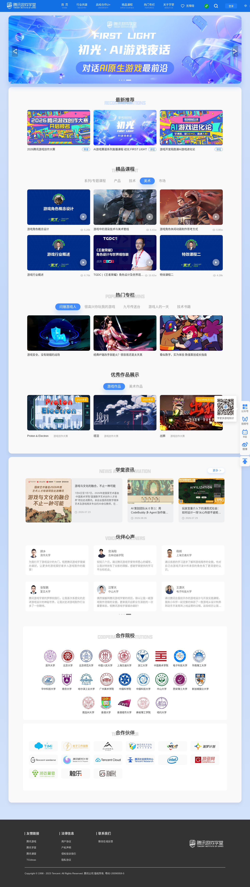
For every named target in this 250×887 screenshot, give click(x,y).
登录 (231, 6)
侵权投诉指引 (68, 853)
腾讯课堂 (31, 853)
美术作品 (136, 386)
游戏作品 (114, 386)
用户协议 (66, 841)
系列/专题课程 (95, 181)
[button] (121, 80)
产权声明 (66, 847)
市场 (162, 181)
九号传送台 (131, 307)
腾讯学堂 (31, 847)
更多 (217, 470)
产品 (117, 181)
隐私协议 (66, 859)
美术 (147, 181)
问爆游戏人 (67, 307)
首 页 (64, 6)
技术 (132, 181)
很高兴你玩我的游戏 (100, 307)
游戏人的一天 (158, 307)
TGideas (31, 859)
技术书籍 (184, 307)
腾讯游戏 (31, 841)
